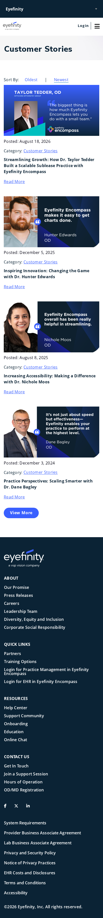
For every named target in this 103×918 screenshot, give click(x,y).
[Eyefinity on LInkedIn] (30, 808)
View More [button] (21, 512)
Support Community (24, 716)
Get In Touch (16, 766)
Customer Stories (41, 151)
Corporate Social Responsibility (34, 627)
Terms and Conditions (25, 883)
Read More (14, 181)
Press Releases (18, 595)
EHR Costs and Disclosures (29, 873)
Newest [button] (61, 79)
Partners (12, 654)
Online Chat (15, 740)
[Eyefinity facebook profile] (7, 808)
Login (83, 25)
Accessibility (16, 893)
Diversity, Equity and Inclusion (34, 619)
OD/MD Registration (24, 790)
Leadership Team (21, 611)
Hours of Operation (23, 782)
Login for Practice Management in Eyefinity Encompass (46, 672)
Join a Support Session (26, 774)
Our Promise (16, 587)
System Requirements (25, 823)
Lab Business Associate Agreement (38, 843)
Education (14, 732)
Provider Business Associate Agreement (42, 833)
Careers (11, 603)
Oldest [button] (31, 79)
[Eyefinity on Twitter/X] (18, 808)
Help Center (15, 708)
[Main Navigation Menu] (97, 25)
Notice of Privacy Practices (30, 863)
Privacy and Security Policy (30, 853)
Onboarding (16, 724)
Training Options (20, 662)
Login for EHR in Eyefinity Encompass (41, 682)
